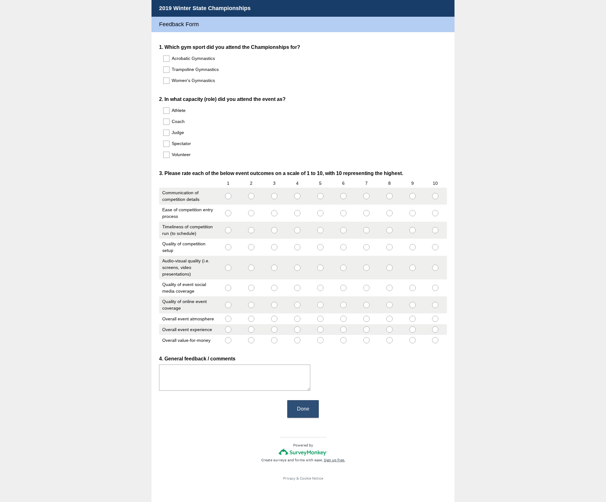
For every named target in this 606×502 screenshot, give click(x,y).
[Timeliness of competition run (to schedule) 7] (366, 230)
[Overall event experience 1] (228, 329)
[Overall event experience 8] (389, 329)
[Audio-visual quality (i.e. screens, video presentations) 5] (320, 267)
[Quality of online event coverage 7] (366, 305)
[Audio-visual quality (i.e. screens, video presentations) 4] (297, 267)
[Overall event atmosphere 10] (435, 318)
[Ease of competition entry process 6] (343, 213)
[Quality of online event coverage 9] (412, 305)
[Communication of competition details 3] (274, 196)
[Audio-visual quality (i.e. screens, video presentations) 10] (435, 267)
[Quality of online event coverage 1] (228, 305)
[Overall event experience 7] (366, 329)
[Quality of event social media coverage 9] (412, 287)
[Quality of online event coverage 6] (343, 305)
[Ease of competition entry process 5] (320, 213)
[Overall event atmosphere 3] (274, 318)
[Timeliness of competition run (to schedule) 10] (435, 230)
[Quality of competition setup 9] (412, 247)
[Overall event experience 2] (251, 329)
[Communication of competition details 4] (297, 196)
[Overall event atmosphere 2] (251, 318)
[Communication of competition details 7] (366, 196)
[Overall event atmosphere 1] (228, 318)
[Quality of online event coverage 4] (297, 305)
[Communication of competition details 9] (412, 196)
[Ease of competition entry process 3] (274, 213)
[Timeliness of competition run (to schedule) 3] (274, 230)
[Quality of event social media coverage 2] (251, 287)
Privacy (289, 478)
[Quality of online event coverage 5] (320, 305)
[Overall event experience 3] (274, 329)
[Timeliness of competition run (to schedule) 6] (343, 230)
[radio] (218, 195)
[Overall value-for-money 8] (389, 340)
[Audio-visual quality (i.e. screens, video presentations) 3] (274, 267)
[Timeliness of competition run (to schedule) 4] (297, 230)
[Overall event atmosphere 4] (297, 318)
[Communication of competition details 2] (251, 196)
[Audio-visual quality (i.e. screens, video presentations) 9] (412, 267)
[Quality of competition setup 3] (274, 247)
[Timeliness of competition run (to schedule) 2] (251, 230)
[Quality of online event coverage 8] (389, 305)
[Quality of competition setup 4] (297, 247)
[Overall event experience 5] (320, 329)
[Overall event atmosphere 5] (320, 318)
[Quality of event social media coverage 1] (228, 287)
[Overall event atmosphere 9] (412, 318)
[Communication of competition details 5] (320, 196)
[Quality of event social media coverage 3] (274, 287)
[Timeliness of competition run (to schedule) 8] (389, 230)
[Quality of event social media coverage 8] (389, 287)
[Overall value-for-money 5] (320, 340)
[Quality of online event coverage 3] (274, 305)
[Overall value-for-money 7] (366, 340)
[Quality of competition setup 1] (228, 247)
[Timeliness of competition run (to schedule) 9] (412, 230)
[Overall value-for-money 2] (251, 340)
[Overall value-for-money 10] (435, 340)
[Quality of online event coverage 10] (435, 305)
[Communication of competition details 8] (389, 196)
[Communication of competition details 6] (343, 196)
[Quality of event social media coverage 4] (297, 287)
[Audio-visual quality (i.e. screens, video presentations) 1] (228, 267)
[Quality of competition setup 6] (343, 247)
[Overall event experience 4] (297, 329)
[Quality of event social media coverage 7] (366, 287)
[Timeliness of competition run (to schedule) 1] (228, 230)
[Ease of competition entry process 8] (389, 213)
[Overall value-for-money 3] (274, 340)
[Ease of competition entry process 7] (366, 213)
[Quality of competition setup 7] (366, 247)
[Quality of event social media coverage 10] (435, 287)
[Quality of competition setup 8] (389, 247)
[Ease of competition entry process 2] (251, 213)
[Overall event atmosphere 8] (389, 318)
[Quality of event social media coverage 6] (343, 287)
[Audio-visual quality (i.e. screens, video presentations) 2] (251, 267)
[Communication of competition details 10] (435, 196)
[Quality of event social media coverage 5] (320, 287)
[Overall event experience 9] (412, 329)
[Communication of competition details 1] (228, 196)
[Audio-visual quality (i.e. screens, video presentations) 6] (343, 267)
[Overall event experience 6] (343, 329)
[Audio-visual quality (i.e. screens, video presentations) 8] (389, 267)
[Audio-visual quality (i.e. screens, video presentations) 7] (366, 267)
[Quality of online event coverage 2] (251, 305)
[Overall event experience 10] (435, 329)
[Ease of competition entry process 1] (228, 213)
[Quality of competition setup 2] (251, 247)
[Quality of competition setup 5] (320, 247)
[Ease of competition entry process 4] (297, 213)
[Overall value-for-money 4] (297, 340)
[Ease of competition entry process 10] (435, 213)
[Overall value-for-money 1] (228, 340)
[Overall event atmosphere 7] (366, 318)
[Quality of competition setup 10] (435, 247)
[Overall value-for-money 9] (412, 340)
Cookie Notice (311, 478)
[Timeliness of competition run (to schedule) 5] (320, 230)
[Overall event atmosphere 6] (343, 318)
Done (303, 409)
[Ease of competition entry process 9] (412, 213)
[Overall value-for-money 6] (343, 340)
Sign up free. (334, 460)
